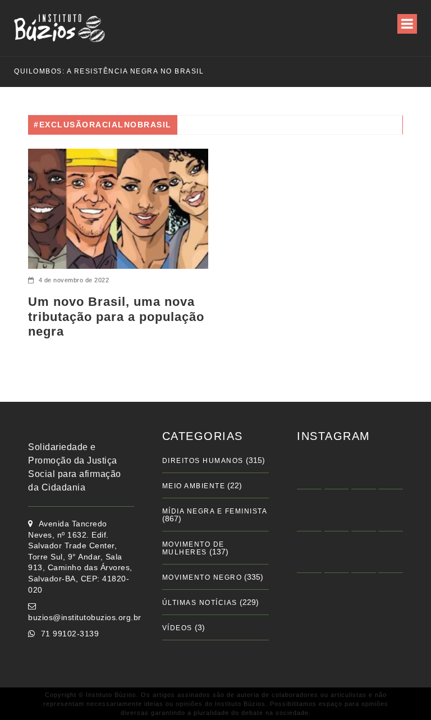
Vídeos (177, 628)
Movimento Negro (202, 577)
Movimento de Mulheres (193, 548)
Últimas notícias (199, 603)
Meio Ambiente (194, 486)
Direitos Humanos (203, 461)
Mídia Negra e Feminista (215, 511)
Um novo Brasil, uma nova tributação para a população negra (116, 316)
